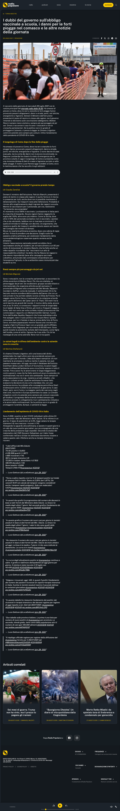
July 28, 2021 (40, 472)
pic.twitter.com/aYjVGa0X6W (18, 645)
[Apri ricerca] (116, 5)
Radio (31, 5)
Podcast (45, 5)
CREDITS (33, 766)
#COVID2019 (36, 642)
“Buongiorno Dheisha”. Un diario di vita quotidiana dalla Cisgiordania (60, 712)
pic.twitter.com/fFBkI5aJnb (17, 530)
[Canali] (116, 807)
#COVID (35, 468)
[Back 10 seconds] (53, 805)
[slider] (45, 809)
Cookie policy (22, 766)
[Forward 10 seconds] (66, 805)
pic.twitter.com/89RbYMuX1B (44, 550)
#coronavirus (26, 468)
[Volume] (111, 807)
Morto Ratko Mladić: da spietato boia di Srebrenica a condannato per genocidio (98, 712)
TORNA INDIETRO (11, 14)
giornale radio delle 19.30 (32, 108)
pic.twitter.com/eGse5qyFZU (17, 510)
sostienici (108, 5)
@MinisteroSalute (13, 642)
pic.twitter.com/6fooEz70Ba (17, 570)
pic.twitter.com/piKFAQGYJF (17, 627)
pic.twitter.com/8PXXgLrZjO (34, 607)
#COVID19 (34, 488)
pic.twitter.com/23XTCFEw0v (18, 590)
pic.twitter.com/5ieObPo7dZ (17, 490)
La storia (88, 5)
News (59, 5)
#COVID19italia (26, 567)
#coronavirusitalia (35, 527)
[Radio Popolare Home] (11, 5)
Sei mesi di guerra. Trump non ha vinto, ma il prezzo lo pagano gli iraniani (21, 712)
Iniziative (73, 5)
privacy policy (8, 766)
